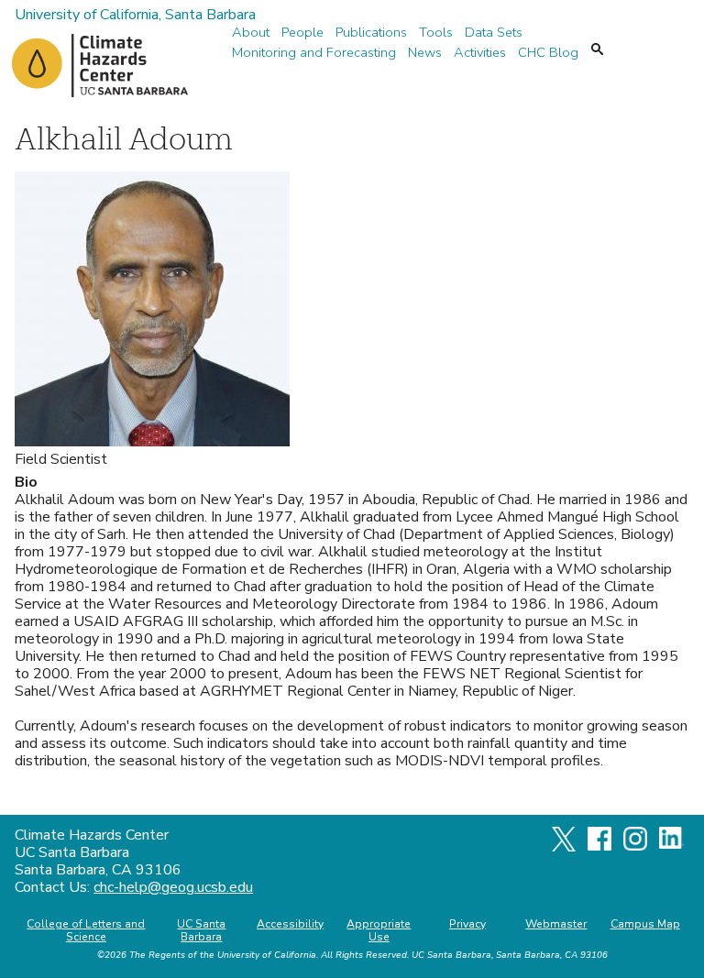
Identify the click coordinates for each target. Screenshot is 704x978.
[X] (564, 847)
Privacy (467, 924)
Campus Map (645, 924)
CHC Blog (548, 52)
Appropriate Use (378, 930)
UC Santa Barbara (201, 930)
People (302, 32)
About (251, 32)
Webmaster (556, 924)
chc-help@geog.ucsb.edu (173, 887)
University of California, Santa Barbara (135, 15)
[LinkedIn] (671, 844)
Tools (436, 32)
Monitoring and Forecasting (314, 52)
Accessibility (290, 924)
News (425, 52)
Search (597, 49)
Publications (371, 32)
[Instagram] (635, 846)
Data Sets (493, 32)
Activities (480, 52)
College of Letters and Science (86, 930)
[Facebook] (599, 846)
